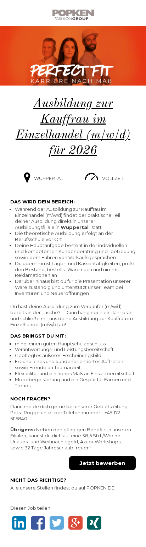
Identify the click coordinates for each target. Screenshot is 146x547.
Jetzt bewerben (102, 463)
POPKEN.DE (100, 488)
